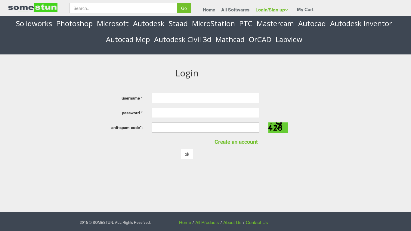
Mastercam (275, 23)
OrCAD (260, 39)
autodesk (149, 23)
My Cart (305, 9)
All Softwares (235, 9)
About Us (232, 222)
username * (132, 98)
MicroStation (213, 23)
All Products (207, 222)
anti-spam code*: (127, 127)
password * (132, 113)
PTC (245, 23)
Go (184, 8)
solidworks (34, 23)
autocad (312, 23)
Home (209, 9)
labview (289, 39)
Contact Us (257, 222)
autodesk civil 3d (182, 39)
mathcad (230, 39)
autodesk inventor (361, 23)
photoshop (74, 23)
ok (187, 154)
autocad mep (128, 39)
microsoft (113, 23)
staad (178, 23)
